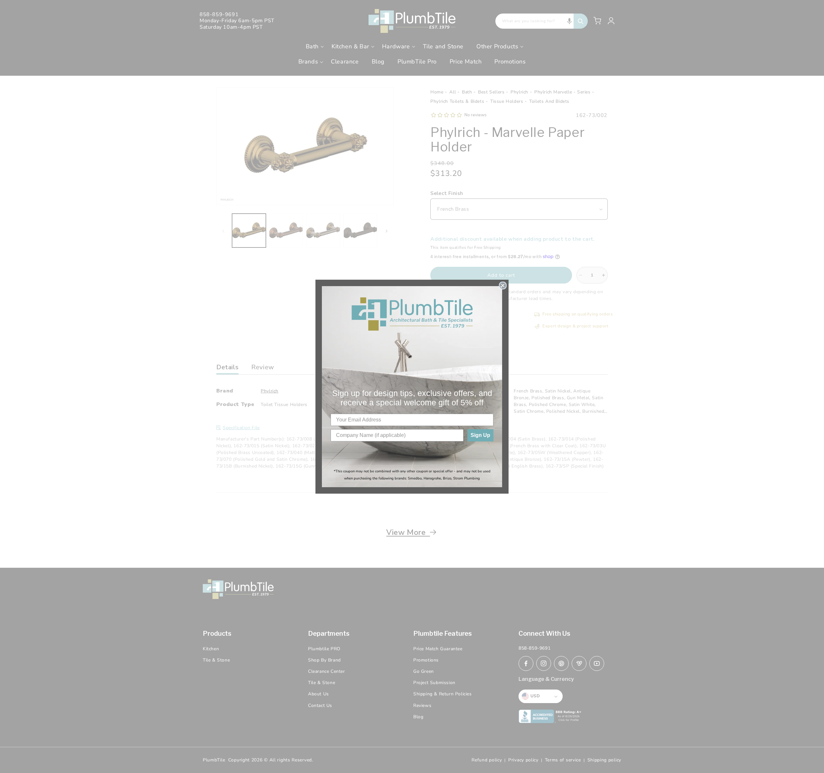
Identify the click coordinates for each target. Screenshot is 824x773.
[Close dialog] (503, 285)
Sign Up (480, 435)
